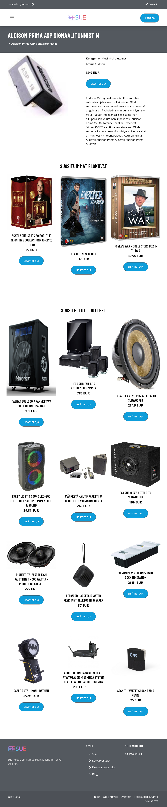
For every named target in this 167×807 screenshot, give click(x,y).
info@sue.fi (151, 4)
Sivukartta (151, 801)
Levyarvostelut (101, 760)
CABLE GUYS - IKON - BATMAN (31, 691)
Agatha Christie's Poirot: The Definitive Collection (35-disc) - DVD (31, 240)
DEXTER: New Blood (83, 254)
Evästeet (126, 797)
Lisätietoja (98, 83)
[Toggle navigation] (12, 18)
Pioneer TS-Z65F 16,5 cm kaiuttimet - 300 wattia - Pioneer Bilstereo (31, 579)
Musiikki (107, 58)
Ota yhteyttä (110, 797)
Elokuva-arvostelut (103, 767)
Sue (94, 754)
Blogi (95, 774)
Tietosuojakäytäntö (146, 797)
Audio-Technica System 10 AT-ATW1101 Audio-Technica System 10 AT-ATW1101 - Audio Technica (83, 677)
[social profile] (32, 4)
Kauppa (150, 18)
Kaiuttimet (119, 58)
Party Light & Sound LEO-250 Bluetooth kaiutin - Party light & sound (31, 500)
